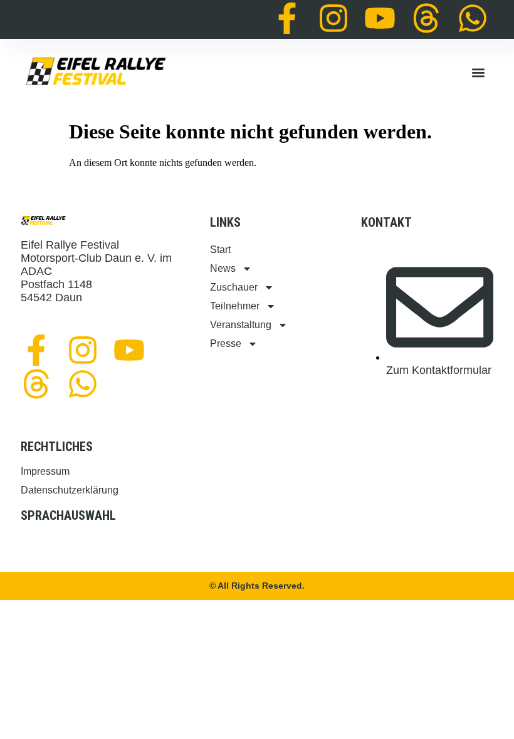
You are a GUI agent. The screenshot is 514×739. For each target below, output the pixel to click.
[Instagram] (333, 18)
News (223, 268)
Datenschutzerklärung (69, 490)
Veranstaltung (240, 324)
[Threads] (426, 18)
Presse (225, 343)
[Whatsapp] (472, 18)
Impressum (45, 471)
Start (220, 249)
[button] (478, 73)
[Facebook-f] (287, 18)
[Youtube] (380, 18)
